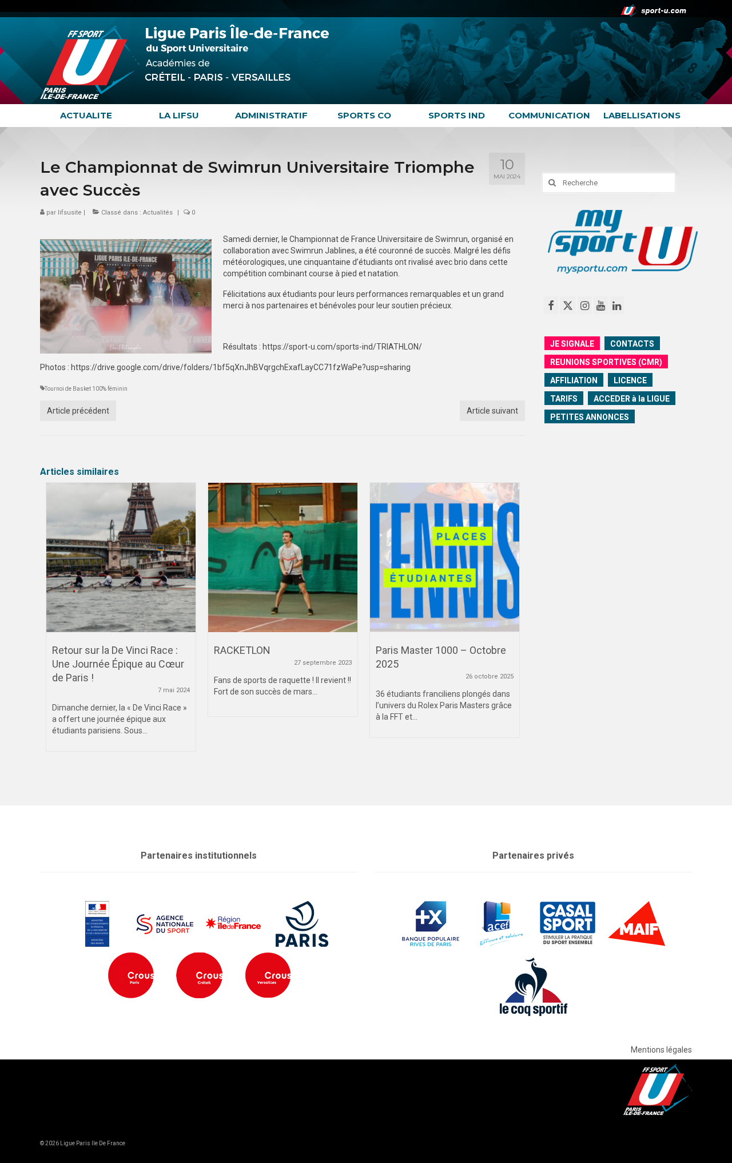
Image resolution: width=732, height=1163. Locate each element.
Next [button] (509, 629)
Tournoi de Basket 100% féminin (86, 389)
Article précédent (78, 410)
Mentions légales (661, 1049)
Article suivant (492, 410)
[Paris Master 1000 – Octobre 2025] (444, 557)
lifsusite (70, 212)
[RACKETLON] (282, 557)
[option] (121, 622)
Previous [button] (56, 629)
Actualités (158, 212)
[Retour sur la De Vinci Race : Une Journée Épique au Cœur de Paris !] (121, 557)
